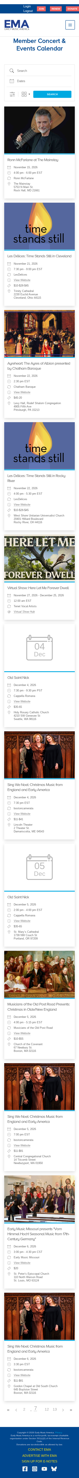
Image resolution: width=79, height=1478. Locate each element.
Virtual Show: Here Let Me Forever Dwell (38, 588)
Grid (24, 94)
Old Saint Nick (18, 678)
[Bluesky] (54, 1469)
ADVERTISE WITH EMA (39, 1455)
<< (8, 1410)
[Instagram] (34, 1469)
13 (55, 1409)
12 (47, 1409)
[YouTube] (44, 1469)
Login (27, 6)
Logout (28, 11)
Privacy (58, 1432)
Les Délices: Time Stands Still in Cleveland (39, 256)
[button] (41, 8)
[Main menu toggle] (70, 25)
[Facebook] (25, 1469)
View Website (22, 280)
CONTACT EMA (39, 1449)
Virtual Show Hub (24, 611)
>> (71, 1410)
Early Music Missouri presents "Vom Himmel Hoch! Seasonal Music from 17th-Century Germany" (38, 1234)
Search (52, 94)
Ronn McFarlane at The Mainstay (32, 160)
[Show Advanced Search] (12, 94)
